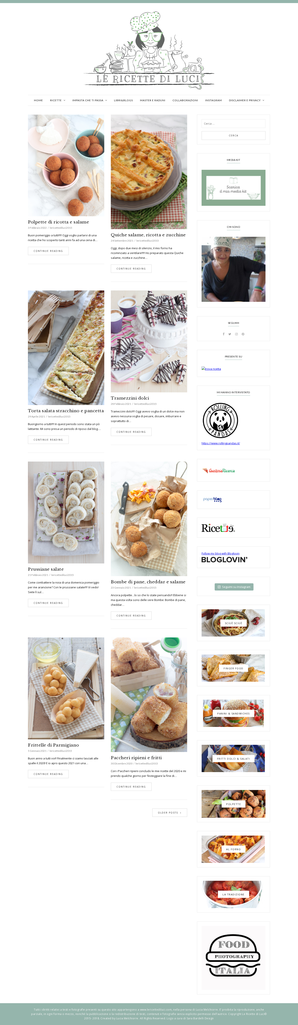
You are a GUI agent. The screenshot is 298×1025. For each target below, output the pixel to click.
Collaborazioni (185, 100)
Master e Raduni (152, 100)
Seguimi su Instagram (236, 587)
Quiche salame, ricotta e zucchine (148, 234)
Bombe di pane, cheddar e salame (148, 581)
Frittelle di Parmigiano (53, 745)
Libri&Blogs (123, 100)
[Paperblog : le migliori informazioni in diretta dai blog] (233, 499)
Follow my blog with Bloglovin (221, 553)
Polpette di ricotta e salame (58, 222)
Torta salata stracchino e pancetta (66, 410)
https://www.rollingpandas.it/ (221, 443)
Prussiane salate (46, 569)
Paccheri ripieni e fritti (136, 757)
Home (38, 100)
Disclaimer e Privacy (245, 100)
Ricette (56, 100)
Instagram (213, 100)
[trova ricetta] (233, 368)
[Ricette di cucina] (233, 470)
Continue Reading (48, 250)
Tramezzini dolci (130, 398)
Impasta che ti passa (87, 100)
